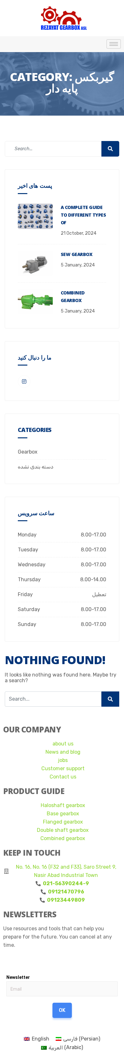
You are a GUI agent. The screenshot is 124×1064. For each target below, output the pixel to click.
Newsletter (18, 977)
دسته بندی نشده (35, 467)
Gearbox (28, 452)
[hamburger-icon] (114, 44)
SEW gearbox (76, 254)
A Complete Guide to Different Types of (83, 215)
